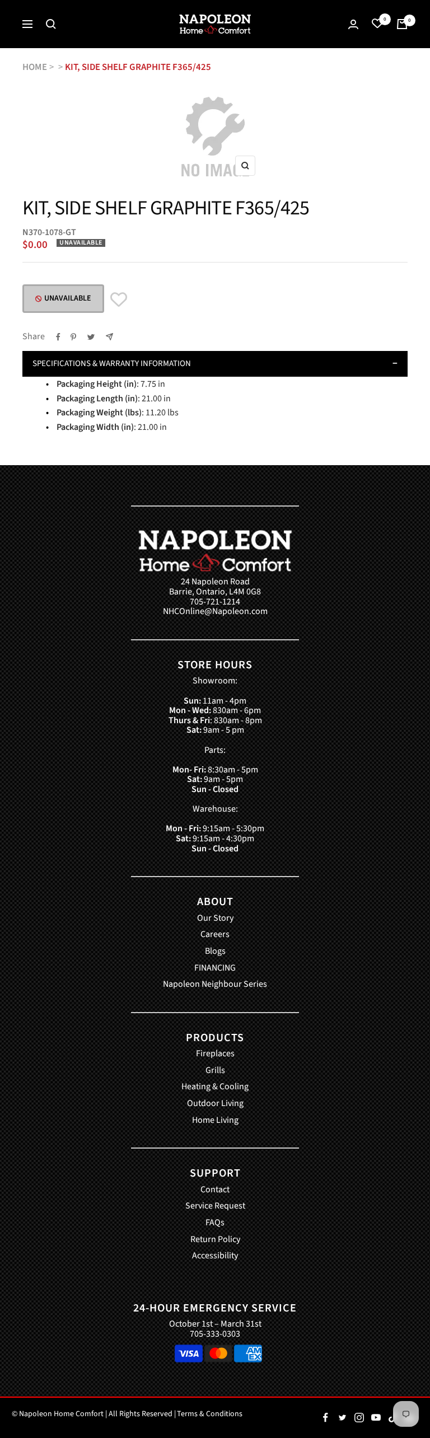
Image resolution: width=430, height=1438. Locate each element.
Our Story (215, 919)
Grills (215, 1071)
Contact (215, 1190)
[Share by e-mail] (109, 336)
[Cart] (402, 24)
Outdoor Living (215, 1104)
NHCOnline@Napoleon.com (215, 612)
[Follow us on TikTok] (392, 1417)
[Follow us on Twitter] (342, 1417)
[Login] (353, 24)
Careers (215, 935)
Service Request (215, 1206)
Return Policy (215, 1240)
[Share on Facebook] (58, 337)
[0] (377, 24)
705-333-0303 (215, 1334)
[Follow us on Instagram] (358, 1417)
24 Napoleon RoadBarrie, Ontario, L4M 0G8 (215, 587)
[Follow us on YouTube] (375, 1417)
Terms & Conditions (209, 1414)
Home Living (215, 1121)
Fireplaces (215, 1054)
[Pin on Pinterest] (73, 337)
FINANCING (215, 968)
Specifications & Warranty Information (111, 363)
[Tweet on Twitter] (91, 337)
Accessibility (215, 1256)
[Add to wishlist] (118, 299)
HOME (34, 67)
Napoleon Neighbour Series (215, 985)
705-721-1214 (215, 602)
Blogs (215, 952)
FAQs (215, 1223)
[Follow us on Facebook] (325, 1417)
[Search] (51, 24)
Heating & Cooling (215, 1087)
